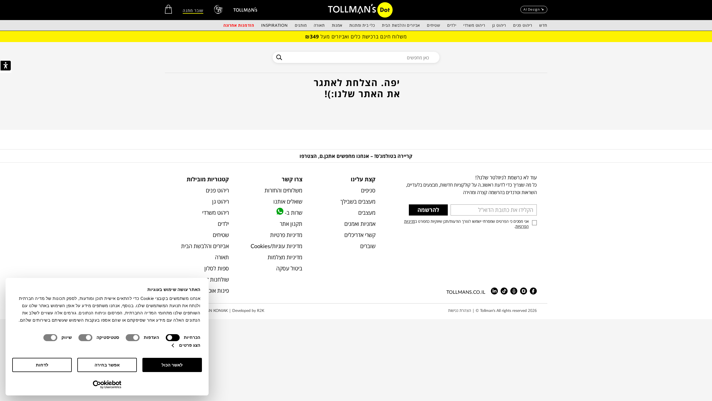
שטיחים (433, 25)
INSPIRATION (274, 25)
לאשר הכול (172, 365)
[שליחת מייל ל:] (504, 291)
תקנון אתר (291, 224)
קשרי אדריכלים (359, 235)
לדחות (42, 365)
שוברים (367, 246)
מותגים (301, 25)
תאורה (319, 25)
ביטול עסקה (289, 268)
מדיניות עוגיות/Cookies (276, 246)
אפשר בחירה (107, 365)
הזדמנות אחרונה (238, 25)
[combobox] (356, 57)
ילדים (451, 25)
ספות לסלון (216, 268)
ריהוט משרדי (474, 25)
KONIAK (220, 310)
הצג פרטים (189, 345)
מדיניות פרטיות (286, 235)
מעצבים (366, 212)
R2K (260, 310)
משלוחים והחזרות (283, 190)
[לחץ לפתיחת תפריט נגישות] (5, 66)
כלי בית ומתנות (362, 25)
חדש (543, 25)
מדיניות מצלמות (285, 257)
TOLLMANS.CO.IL (465, 292)
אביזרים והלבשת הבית (401, 25)
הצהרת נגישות (459, 310)
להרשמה (428, 210)
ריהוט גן (499, 25)
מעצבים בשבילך (357, 201)
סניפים (368, 190)
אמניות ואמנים (359, 224)
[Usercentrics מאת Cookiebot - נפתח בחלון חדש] (107, 384)
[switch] (134, 337)
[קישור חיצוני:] (245, 9)
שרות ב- (292, 212)
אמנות (337, 25)
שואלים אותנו (287, 201)
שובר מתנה (193, 10)
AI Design (531, 9)
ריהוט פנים (522, 25)
